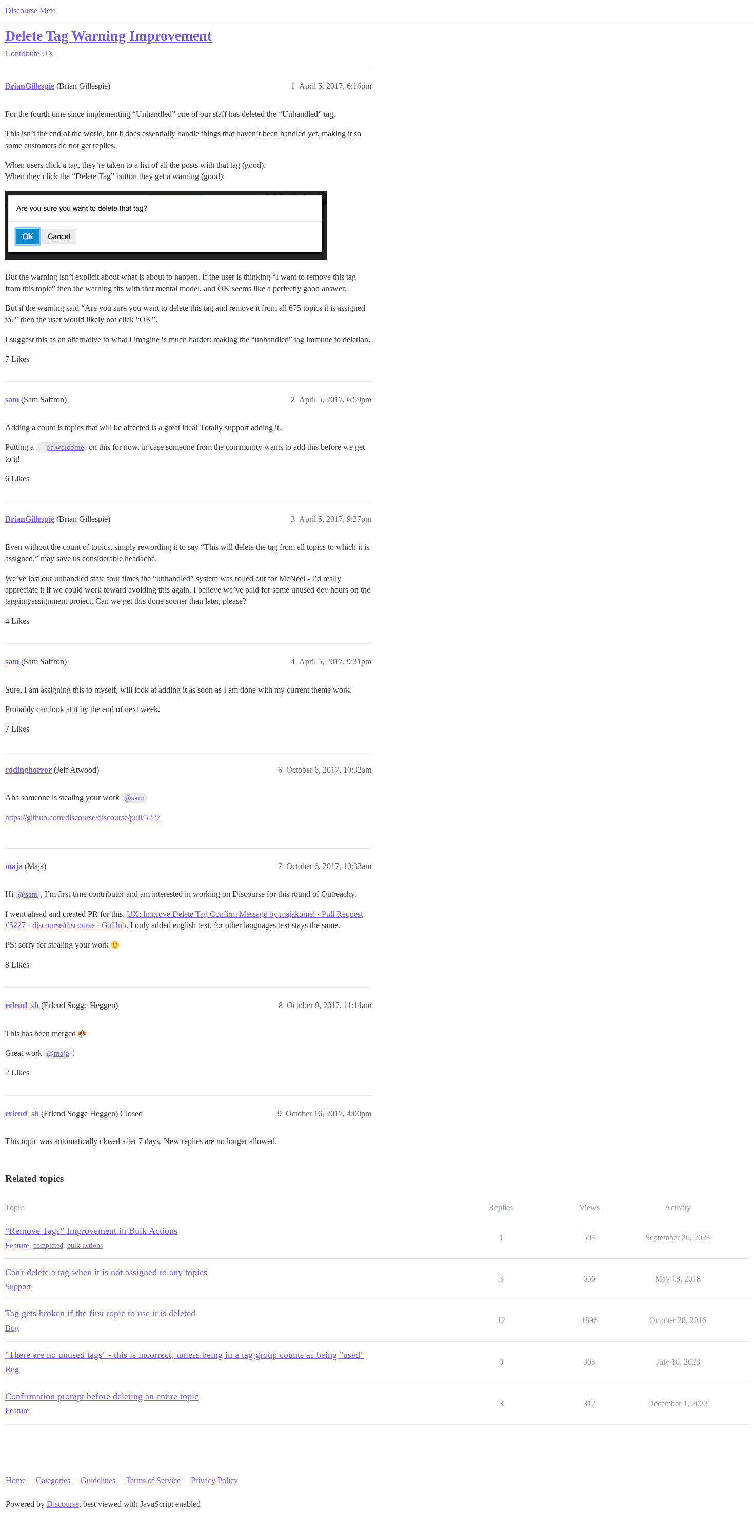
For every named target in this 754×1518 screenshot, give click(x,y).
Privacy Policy (214, 1480)
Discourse (63, 1504)
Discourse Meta (30, 10)
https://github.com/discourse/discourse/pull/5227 (83, 817)
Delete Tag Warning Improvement (108, 36)
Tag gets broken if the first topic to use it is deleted (100, 1313)
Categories (53, 1480)
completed (48, 1245)
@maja (58, 1053)
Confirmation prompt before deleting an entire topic (102, 1396)
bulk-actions (85, 1245)
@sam (134, 798)
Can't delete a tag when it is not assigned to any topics (106, 1272)
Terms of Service (153, 1480)
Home (16, 1480)
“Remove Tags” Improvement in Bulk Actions (91, 1231)
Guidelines (98, 1480)
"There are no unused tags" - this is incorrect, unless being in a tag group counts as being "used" (184, 1355)
